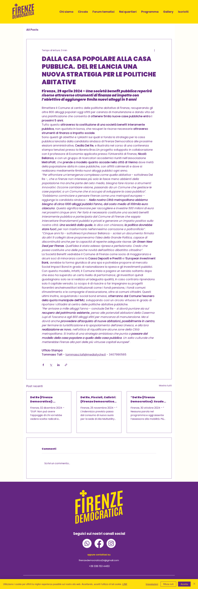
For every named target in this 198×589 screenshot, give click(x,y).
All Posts (32, 29)
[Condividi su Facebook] (43, 364)
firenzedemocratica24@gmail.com (99, 560)
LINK (124, 584)
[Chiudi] (194, 584)
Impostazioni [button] (152, 584)
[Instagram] (111, 543)
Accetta (184, 584)
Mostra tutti (165, 385)
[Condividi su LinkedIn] (58, 364)
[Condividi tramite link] (66, 364)
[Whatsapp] (87, 543)
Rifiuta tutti (168, 584)
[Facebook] (99, 543)
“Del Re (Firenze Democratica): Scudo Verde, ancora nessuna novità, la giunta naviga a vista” (149, 399)
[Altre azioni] (154, 50)
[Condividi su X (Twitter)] (50, 364)
